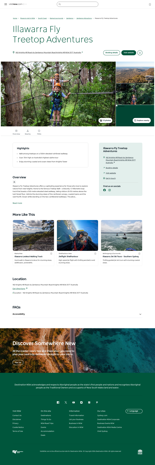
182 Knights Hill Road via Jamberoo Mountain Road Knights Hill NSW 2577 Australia (48, 52)
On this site (46, 411)
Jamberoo (69, 18)
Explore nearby (143, 120)
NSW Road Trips (47, 423)
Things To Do (46, 419)
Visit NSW (17, 411)
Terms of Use (18, 431)
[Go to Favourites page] (150, 4)
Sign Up (18, 362)
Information (74, 411)
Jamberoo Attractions (84, 18)
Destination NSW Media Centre (109, 427)
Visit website (129, 53)
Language (133, 411)
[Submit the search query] (60, 4)
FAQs (39, 134)
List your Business (76, 419)
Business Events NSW (105, 423)
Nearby (28, 134)
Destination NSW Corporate (108, 419)
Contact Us (17, 415)
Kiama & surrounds (56, 18)
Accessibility (19, 314)
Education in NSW (76, 427)
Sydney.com (102, 415)
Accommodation (47, 431)
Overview (16, 134)
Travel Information (76, 415)
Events (43, 427)
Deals (43, 435)
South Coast (42, 18)
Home (15, 18)
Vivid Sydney (102, 431)
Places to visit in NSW (27, 18)
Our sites (101, 411)
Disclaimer (17, 419)
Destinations (46, 415)
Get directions (19, 289)
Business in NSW (75, 423)
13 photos (107, 120)
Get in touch (111, 178)
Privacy (15, 423)
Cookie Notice (18, 427)
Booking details (112, 53)
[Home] (15, 4)
